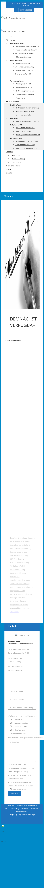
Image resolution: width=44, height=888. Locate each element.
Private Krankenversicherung (21, 587)
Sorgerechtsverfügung (19, 604)
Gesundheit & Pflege (17, 43)
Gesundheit (14, 118)
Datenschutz (34, 809)
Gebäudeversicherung (19, 555)
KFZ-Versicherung (17, 559)
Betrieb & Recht (15, 105)
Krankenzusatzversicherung (21, 594)
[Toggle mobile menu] (1, 188)
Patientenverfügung (18, 601)
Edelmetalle (14, 576)
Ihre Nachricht (22, 766)
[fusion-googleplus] (23, 680)
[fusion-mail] (26, 680)
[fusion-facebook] (18, 680)
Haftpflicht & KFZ (16, 125)
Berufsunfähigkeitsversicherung (22, 538)
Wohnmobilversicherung (20, 608)
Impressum (25, 809)
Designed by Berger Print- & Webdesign (22, 815)
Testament (14, 612)
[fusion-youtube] (20, 680)
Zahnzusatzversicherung (20, 584)
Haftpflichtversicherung (19, 562)
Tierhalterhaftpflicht (18, 566)
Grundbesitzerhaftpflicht (20, 545)
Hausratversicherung (18, 552)
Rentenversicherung (18, 573)
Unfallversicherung (17, 569)
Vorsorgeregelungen (17, 81)
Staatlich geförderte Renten (21, 580)
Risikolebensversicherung (20, 541)
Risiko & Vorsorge (16, 138)
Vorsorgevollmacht (17, 597)
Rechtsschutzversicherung (20, 548)
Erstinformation (21, 812)
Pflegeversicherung (17, 591)
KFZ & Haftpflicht (16, 60)
